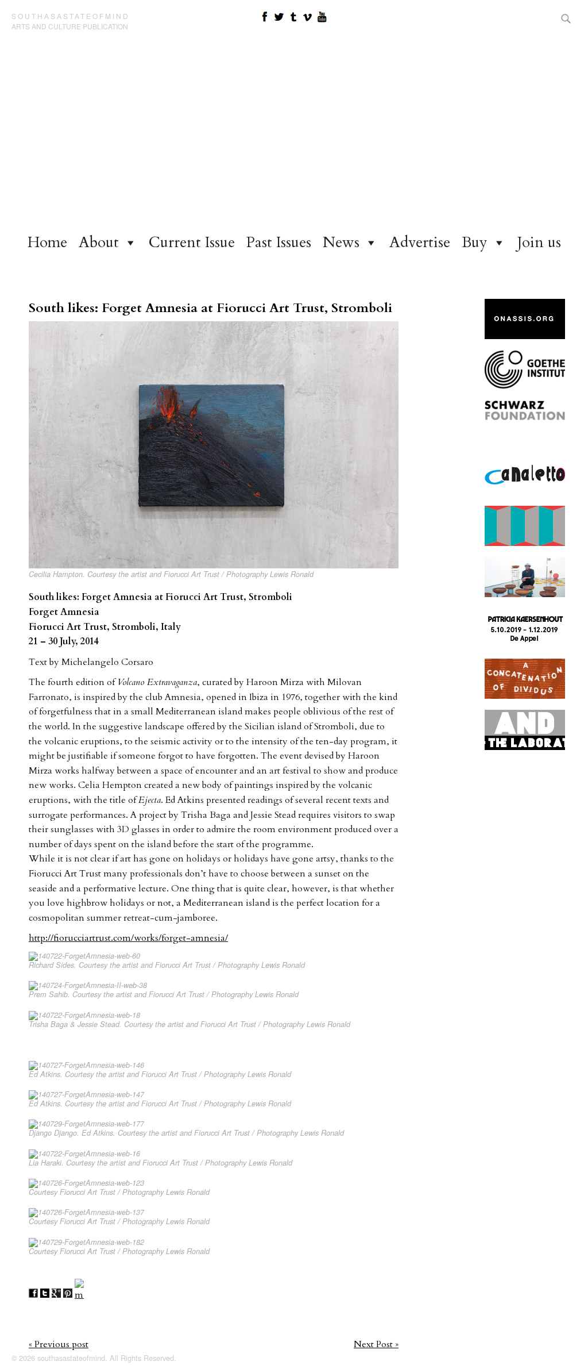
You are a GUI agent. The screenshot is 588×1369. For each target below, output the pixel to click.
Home (47, 242)
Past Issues (278, 242)
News (341, 242)
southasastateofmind (70, 16)
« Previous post (58, 1344)
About (99, 242)
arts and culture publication (69, 26)
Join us (539, 242)
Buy (475, 242)
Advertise (419, 242)
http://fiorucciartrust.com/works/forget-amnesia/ (128, 938)
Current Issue (192, 242)
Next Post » (376, 1344)
